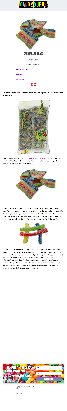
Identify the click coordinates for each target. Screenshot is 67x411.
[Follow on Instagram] (32, 84)
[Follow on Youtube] (35, 84)
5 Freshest (18, 69)
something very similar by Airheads (37, 158)
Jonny (38, 64)
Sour (27, 69)
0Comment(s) (19, 74)
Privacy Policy (19, 393)
